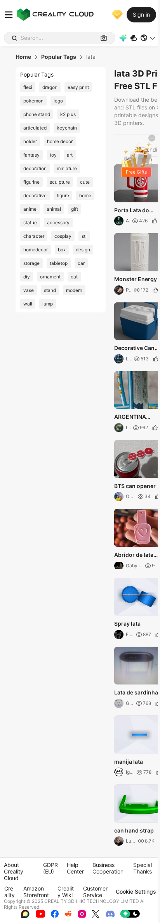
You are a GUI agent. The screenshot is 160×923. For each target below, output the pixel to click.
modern (74, 290)
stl (84, 236)
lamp (47, 304)
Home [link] (23, 57)
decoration (35, 168)
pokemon (33, 101)
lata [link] (91, 57)
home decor (60, 141)
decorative (35, 195)
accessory (58, 222)
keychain (67, 128)
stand (50, 290)
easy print (78, 87)
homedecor (35, 250)
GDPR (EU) (50, 868)
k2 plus (68, 114)
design (83, 250)
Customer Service (95, 891)
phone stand (36, 114)
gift (74, 209)
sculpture (60, 182)
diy (26, 277)
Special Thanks (142, 868)
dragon (49, 87)
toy (53, 155)
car (81, 263)
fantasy (31, 155)
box (62, 250)
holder (30, 141)
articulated (35, 128)
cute (85, 182)
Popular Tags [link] (58, 57)
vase (28, 290)
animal (54, 209)
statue (30, 222)
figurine (31, 182)
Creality (9, 891)
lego (58, 101)
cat (74, 277)
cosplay (62, 236)
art (70, 155)
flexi (27, 87)
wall (27, 304)
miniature (67, 168)
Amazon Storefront (36, 891)
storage (31, 263)
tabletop (59, 263)
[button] (148, 38)
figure (63, 195)
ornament (50, 277)
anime (30, 209)
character (33, 236)
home (85, 195)
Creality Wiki (65, 891)
